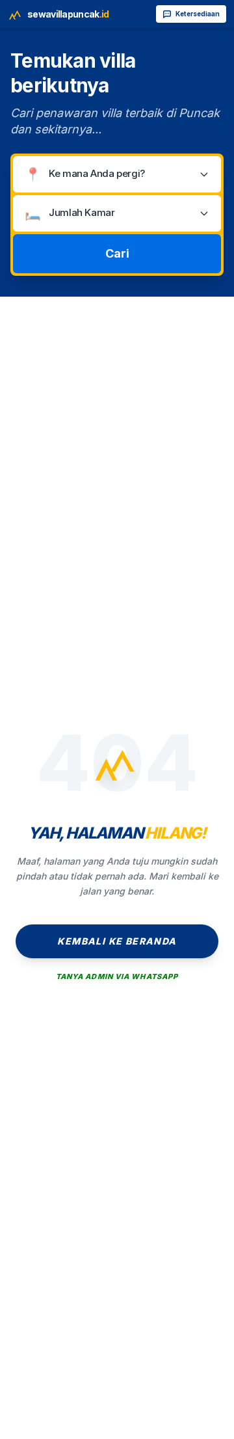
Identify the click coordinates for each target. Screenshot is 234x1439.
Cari (117, 253)
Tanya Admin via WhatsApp (117, 976)
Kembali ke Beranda (116, 941)
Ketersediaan (198, 14)
